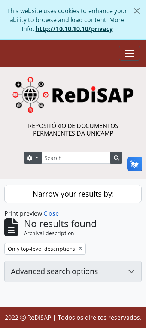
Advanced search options (54, 271)
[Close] (137, 10)
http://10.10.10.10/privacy (74, 29)
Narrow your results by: (73, 194)
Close (51, 213)
